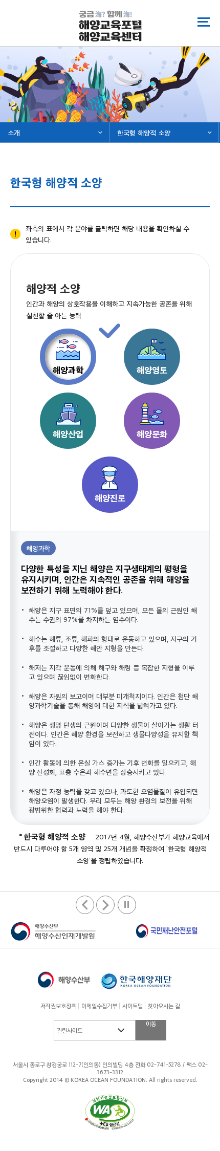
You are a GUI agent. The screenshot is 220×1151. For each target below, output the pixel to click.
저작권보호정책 (58, 1005)
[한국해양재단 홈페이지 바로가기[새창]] (136, 979)
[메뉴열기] (203, 21)
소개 (14, 132)
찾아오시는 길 (164, 1005)
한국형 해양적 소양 (143, 132)
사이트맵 (132, 1005)
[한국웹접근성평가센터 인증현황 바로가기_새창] (110, 1112)
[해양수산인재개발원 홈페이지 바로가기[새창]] (53, 931)
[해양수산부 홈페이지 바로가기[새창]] (64, 979)
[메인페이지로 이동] (110, 25)
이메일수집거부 (99, 1005)
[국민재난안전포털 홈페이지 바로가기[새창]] (166, 931)
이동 (151, 1023)
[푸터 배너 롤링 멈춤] (127, 905)
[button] (105, 905)
